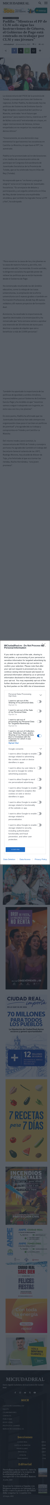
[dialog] (25, 752)
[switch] (39, 701)
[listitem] (25, 695)
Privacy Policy (41, 859)
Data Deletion (9, 859)
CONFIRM (15, 849)
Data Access (25, 859)
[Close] (44, 645)
